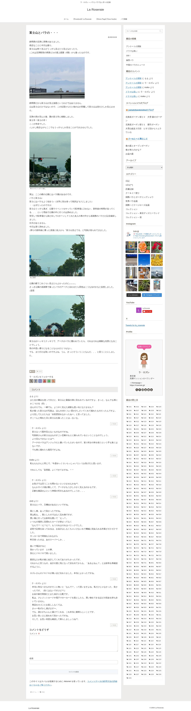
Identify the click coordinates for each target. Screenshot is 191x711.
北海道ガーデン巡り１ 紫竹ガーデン (142, 124)
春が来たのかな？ (133, 150)
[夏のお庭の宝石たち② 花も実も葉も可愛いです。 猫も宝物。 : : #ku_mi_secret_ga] (144, 247)
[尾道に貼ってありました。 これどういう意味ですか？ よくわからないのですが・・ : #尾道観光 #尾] (131, 273)
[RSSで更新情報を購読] (53, 381)
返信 (114, 424)
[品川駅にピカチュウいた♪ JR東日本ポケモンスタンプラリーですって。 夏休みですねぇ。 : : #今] (157, 260)
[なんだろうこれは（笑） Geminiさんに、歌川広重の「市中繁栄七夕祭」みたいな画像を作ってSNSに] (157, 285)
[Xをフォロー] (31, 381)
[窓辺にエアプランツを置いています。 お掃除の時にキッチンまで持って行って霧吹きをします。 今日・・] (144, 285)
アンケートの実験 (133, 78)
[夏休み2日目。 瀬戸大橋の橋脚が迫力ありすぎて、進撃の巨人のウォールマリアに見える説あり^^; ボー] (157, 273)
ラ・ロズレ (144, 372)
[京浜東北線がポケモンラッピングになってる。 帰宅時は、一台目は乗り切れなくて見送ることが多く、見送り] (131, 247)
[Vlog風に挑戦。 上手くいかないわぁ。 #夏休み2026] (131, 285)
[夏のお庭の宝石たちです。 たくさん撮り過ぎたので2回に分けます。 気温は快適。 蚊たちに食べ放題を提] (157, 247)
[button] (160, 31)
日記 (33, 371)
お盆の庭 (130, 154)
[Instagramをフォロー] (40, 381)
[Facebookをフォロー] (36, 381)
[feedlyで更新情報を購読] (49, 381)
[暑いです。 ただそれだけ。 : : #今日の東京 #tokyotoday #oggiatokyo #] (144, 260)
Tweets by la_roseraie (135, 325)
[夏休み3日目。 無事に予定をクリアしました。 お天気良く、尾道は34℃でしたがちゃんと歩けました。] (144, 273)
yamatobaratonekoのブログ (141, 110)
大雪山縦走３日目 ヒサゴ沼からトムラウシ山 (143, 130)
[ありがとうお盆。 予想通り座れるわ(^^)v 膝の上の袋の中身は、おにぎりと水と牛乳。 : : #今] (131, 260)
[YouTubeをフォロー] (44, 381)
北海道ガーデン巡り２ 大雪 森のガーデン (144, 119)
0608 (40, 371)
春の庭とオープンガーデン (137, 146)
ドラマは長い (132, 92)
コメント (34, 633)
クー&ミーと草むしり (138, 139)
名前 (31, 658)
